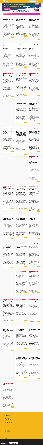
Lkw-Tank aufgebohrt (20, 75)
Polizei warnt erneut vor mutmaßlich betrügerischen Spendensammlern (34, 160)
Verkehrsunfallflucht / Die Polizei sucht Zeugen (34, 132)
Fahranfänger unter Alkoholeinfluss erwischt (34, 189)
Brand (17, 301)
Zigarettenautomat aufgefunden (33, 48)
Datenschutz (7, 430)
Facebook (6, 437)
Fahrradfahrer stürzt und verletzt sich (34, 302)
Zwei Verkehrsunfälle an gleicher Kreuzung (8, 219)
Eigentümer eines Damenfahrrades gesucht (21, 48)
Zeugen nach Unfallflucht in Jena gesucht (34, 20)
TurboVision (11, 422)
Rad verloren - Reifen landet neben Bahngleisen (21, 358)
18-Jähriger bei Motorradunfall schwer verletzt (8, 387)
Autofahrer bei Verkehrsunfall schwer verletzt (8, 330)
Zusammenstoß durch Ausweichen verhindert (8, 76)
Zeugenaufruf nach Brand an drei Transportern (21, 219)
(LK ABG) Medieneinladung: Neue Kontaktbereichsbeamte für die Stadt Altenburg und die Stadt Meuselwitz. (21, 133)
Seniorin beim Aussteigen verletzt (8, 189)
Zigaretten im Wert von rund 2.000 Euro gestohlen (34, 358)
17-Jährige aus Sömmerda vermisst (21, 247)
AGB (5, 429)
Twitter (6, 438)
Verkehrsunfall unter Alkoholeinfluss (7, 247)
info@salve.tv (7, 418)
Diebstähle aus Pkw (33, 246)
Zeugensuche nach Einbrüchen (7, 48)
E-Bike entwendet (32, 274)
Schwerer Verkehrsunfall (8, 19)
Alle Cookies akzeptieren (13, 443)
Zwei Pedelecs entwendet (21, 103)
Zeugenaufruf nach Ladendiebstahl (20, 330)
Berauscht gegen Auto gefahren (7, 132)
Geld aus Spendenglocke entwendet (34, 76)
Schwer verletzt (19, 274)
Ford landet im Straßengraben (32, 219)
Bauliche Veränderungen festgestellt (34, 104)
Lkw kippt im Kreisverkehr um (34, 330)
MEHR (13, 37)
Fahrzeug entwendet (7, 301)
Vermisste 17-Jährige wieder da (20, 20)
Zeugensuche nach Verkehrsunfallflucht (20, 189)
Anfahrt (6, 427)
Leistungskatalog (7, 431)
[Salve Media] (21, 7)
